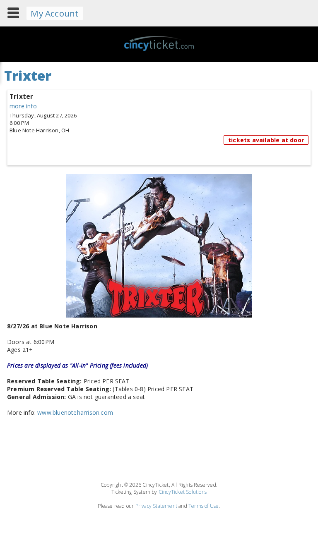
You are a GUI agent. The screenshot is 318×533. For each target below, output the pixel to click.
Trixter (21, 96)
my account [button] (55, 13)
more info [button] (23, 106)
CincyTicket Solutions (183, 491)
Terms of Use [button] (203, 505)
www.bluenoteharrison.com (75, 412)
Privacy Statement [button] (156, 505)
